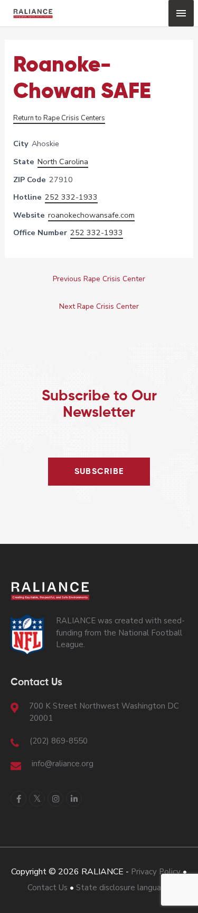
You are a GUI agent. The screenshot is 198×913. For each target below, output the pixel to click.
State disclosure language (123, 887)
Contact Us (47, 887)
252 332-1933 (71, 197)
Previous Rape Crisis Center (99, 279)
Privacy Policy (156, 871)
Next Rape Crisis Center (99, 306)
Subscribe (99, 472)
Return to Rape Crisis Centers (59, 118)
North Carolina (62, 161)
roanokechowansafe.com (91, 215)
